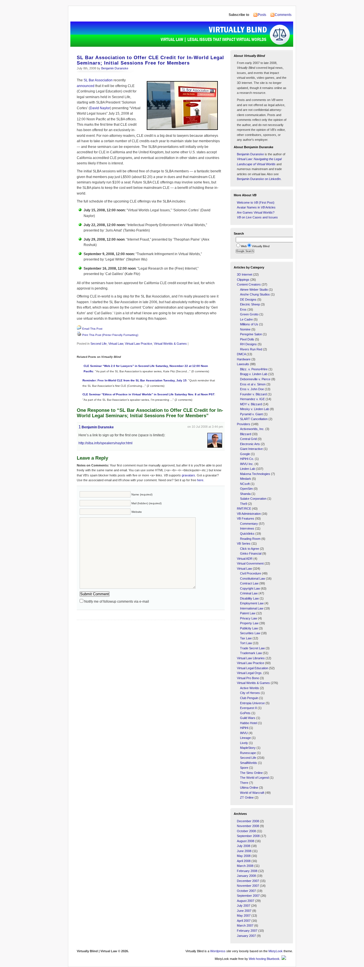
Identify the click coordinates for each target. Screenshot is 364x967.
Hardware (244, 359)
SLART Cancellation (254, 419)
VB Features (245, 518)
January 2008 (246, 875)
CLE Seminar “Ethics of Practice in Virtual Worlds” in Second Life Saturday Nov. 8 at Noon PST (148, 394)
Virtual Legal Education (252, 668)
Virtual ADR (245, 558)
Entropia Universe (252, 703)
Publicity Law (249, 628)
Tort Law (246, 643)
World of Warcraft (252, 792)
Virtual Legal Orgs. (249, 673)
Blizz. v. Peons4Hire (254, 369)
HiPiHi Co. (247, 458)
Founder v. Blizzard (253, 394)
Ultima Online (249, 787)
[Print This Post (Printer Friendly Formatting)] (79, 335)
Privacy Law (248, 618)
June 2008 (244, 851)
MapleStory (248, 747)
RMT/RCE (244, 508)
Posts (262, 15)
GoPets (245, 713)
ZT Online (247, 797)
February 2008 (247, 871)
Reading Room (250, 538)
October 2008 (246, 831)
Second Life (98, 343)
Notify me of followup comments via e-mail (116, 602)
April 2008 (244, 861)
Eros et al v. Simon (253, 384)
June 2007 (244, 910)
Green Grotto (249, 314)
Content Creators (249, 284)
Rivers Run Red (251, 349)
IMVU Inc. (247, 464)
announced (85, 86)
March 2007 (245, 925)
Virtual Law (115, 343)
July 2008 (243, 846)
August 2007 (245, 900)
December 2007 (248, 881)
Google (245, 454)
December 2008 (248, 821)
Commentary (249, 523)
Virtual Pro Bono (248, 678)
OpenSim (246, 488)
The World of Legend (254, 777)
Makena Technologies (255, 474)
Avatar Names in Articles (256, 207)
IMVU (244, 733)
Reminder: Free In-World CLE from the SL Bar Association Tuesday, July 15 (134, 380)
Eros (243, 309)
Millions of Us (249, 324)
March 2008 (245, 865)
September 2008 (248, 836)
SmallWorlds (248, 762)
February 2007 (247, 930)
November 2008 (248, 826)
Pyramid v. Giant (251, 414)
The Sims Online (251, 772)
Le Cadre (246, 319)
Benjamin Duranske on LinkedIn (259, 179)
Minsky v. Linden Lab (254, 409)
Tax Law (246, 638)
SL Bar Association (98, 80)
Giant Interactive (251, 449)
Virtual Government (250, 563)
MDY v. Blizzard (251, 404)
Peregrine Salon (251, 334)
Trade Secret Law (252, 648)
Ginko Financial (250, 553)
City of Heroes (250, 693)
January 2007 (246, 935)
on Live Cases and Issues (257, 217)
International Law (251, 608)
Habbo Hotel (248, 723)
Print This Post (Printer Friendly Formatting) (110, 334)
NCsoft (245, 483)
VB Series (244, 543)
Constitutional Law (252, 578)
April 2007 (244, 920)
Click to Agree (249, 548)
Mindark (245, 478)
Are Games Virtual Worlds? (255, 212)
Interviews (247, 528)
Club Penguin (249, 698)
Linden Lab (247, 468)
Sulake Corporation (253, 498)
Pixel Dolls (247, 339)
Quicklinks (247, 533)
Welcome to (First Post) (255, 202)
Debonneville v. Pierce (255, 379)
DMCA (241, 354)
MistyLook (275, 951)
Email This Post (92, 328)
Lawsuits (243, 364)
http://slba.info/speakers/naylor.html (105, 443)
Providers (243, 424)
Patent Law (247, 613)
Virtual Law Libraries (251, 658)
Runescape (248, 753)
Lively (244, 743)
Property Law (249, 623)
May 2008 (244, 856)
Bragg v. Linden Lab (253, 374)
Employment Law (252, 603)
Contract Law (249, 583)
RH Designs (248, 344)
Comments (283, 15)
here (200, 480)
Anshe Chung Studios (255, 294)
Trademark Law (251, 653)
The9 (243, 503)
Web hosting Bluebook (264, 958)
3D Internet (244, 274)
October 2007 (246, 890)
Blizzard (245, 434)
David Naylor (100, 108)
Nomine (245, 329)
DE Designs (248, 299)
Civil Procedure (250, 573)
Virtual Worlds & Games (170, 343)
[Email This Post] (79, 328)
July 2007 (243, 905)
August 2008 (245, 841)
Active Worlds (249, 688)
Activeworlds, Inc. (252, 429)
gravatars (188, 475)
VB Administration (249, 513)
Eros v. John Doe (252, 389)
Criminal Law (249, 593)
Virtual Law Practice (138, 343)
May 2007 (244, 915)
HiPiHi (244, 728)
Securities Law (250, 633)
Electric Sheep (250, 304)
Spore (244, 767)
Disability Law (249, 598)
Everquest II (248, 708)
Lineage (245, 737)
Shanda (245, 493)
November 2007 (248, 885)
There (244, 782)
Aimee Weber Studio (254, 289)
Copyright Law (250, 588)
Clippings (243, 279)
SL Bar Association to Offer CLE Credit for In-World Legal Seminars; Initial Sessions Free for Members (150, 60)
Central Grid (248, 439)
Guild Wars (247, 718)
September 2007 (248, 895)
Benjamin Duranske (114, 68)
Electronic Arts (250, 444)
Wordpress (218, 951)
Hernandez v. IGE (252, 399)
